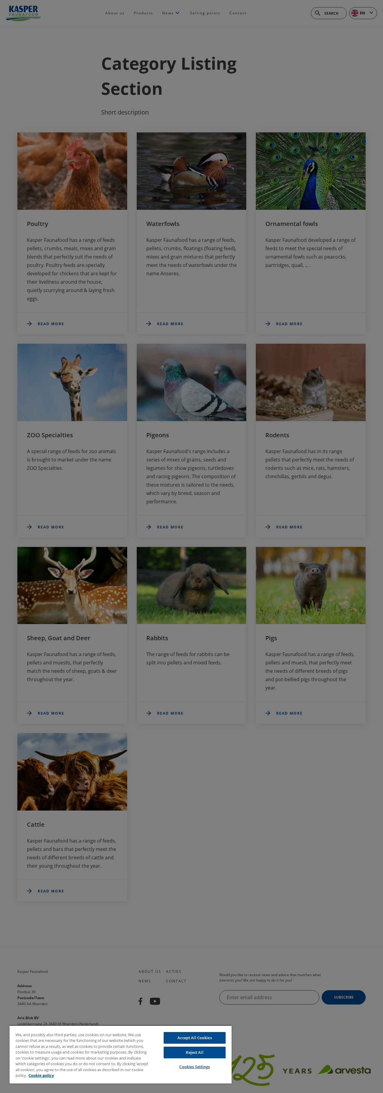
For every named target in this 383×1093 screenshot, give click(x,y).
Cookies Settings (194, 1066)
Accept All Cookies (194, 1037)
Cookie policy (41, 1075)
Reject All (194, 1052)
